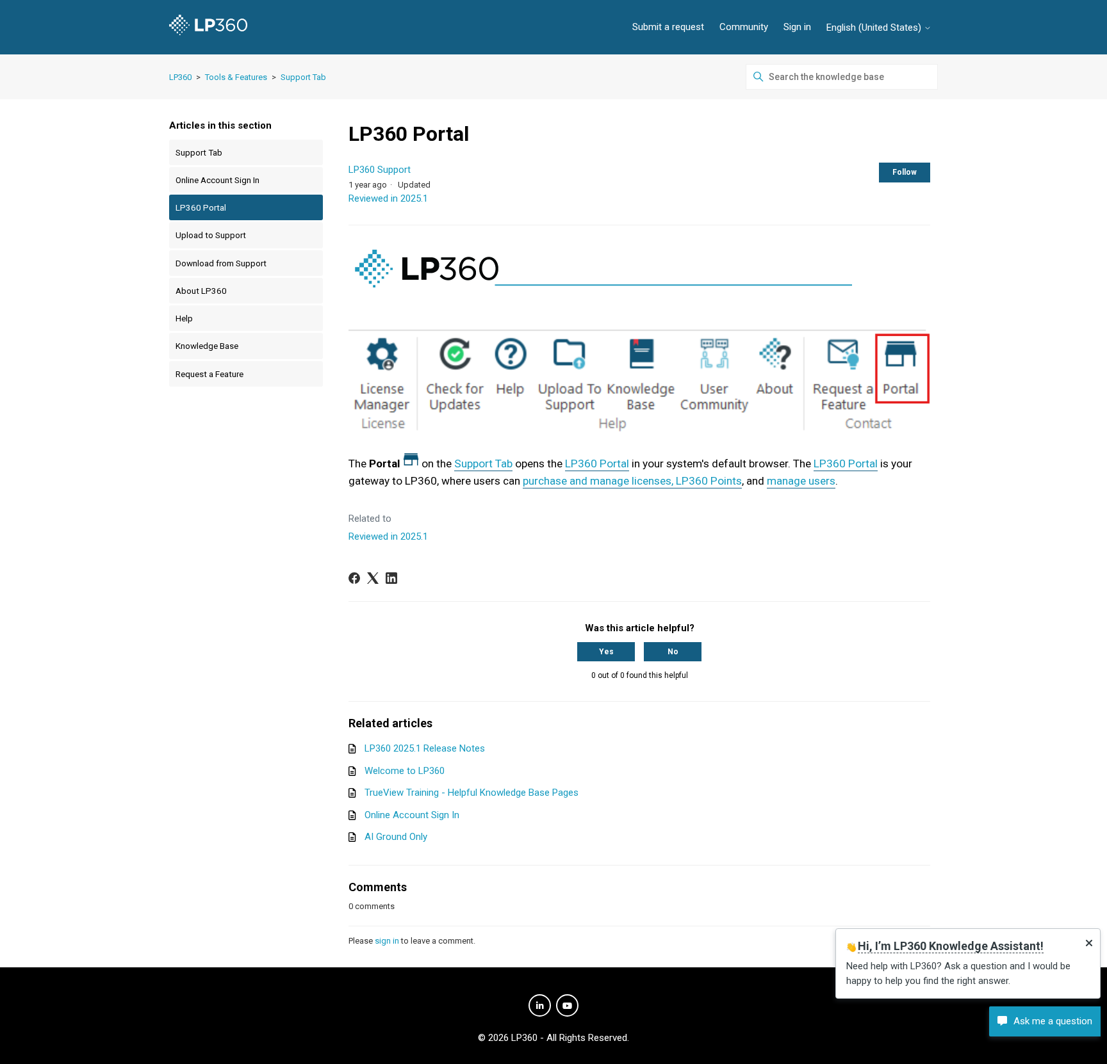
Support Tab (303, 77)
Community (743, 27)
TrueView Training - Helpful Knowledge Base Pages (471, 792)
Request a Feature (209, 374)
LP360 (180, 77)
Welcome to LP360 (405, 771)
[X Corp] (373, 578)
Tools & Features (236, 77)
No (673, 651)
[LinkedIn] (391, 578)
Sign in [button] (797, 27)
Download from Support (221, 263)
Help (184, 318)
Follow (904, 172)
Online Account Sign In (217, 180)
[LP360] (208, 27)
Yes (606, 651)
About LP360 (201, 291)
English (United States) (875, 27)
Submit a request (668, 27)
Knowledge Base (207, 346)
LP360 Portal (201, 207)
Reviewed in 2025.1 (388, 198)
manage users (801, 480)
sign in (387, 941)
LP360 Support (379, 169)
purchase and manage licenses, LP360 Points (632, 480)
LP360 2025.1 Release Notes (425, 748)
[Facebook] (354, 578)
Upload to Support (211, 235)
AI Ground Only (396, 836)
